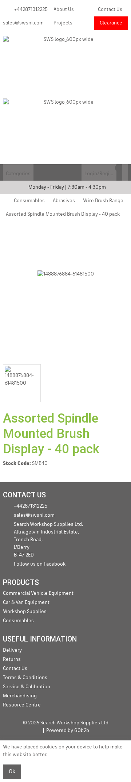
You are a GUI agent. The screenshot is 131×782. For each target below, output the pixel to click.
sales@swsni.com (23, 23)
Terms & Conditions (25, 677)
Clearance (111, 23)
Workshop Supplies (25, 611)
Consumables (29, 200)
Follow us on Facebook (40, 564)
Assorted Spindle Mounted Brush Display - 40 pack (63, 214)
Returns (12, 659)
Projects (62, 23)
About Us (63, 9)
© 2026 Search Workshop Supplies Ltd (65, 722)
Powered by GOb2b (67, 730)
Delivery (12, 650)
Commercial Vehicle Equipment (38, 593)
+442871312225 (31, 9)
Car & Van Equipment (26, 602)
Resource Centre (22, 705)
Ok (12, 772)
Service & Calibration (26, 686)
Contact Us (110, 9)
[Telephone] (79, 172)
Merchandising (20, 695)
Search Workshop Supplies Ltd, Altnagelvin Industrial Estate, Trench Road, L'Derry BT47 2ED (48, 540)
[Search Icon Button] (125, 172)
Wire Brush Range (103, 200)
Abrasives (64, 200)
